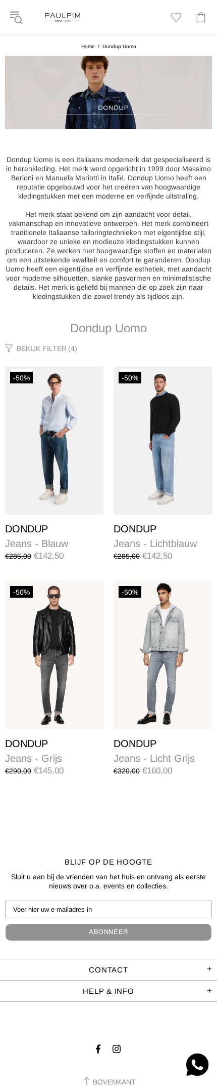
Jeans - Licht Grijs (154, 758)
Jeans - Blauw (36, 543)
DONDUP (26, 528)
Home (88, 46)
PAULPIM (62, 17)
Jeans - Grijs (33, 758)
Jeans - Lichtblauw (155, 543)
